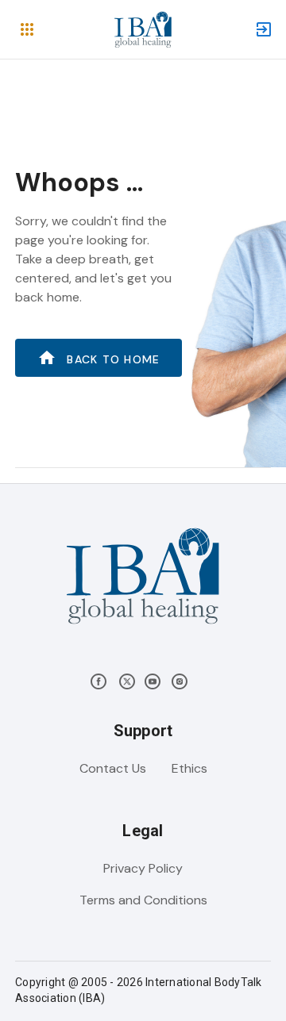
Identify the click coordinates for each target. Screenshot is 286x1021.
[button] (27, 29)
